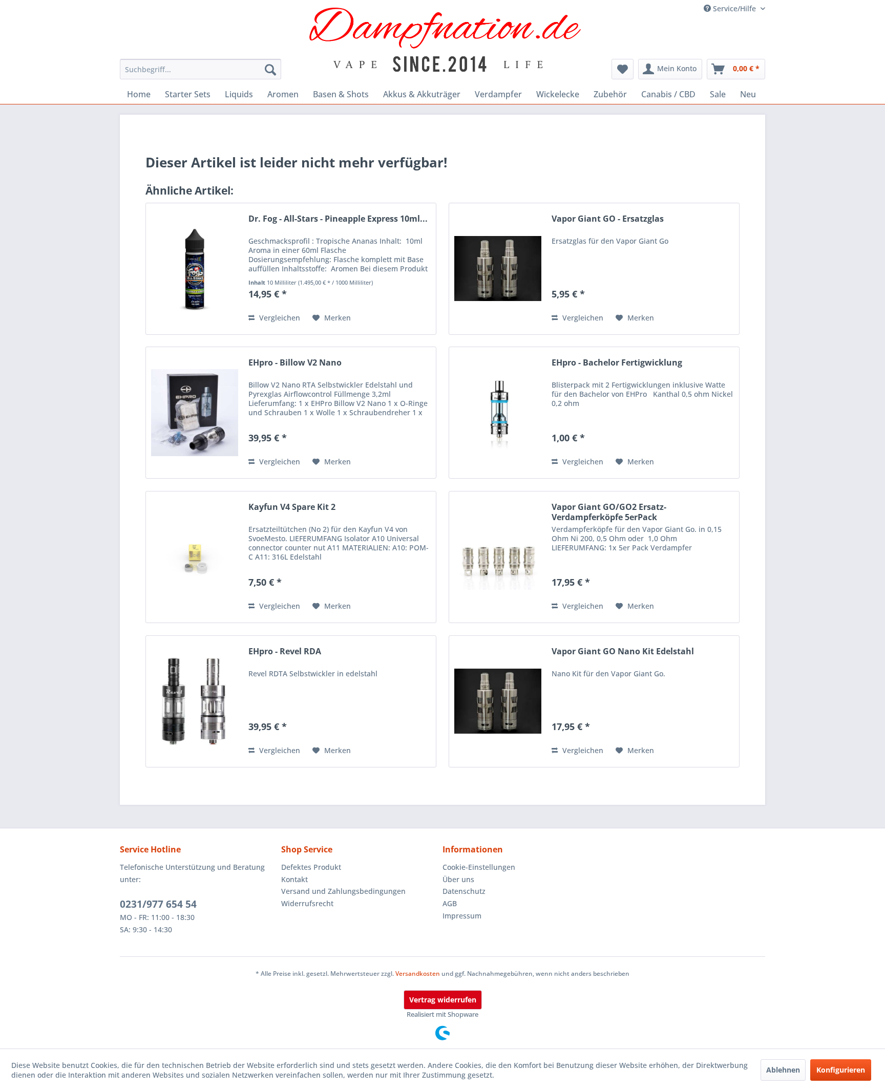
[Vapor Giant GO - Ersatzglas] (497, 268)
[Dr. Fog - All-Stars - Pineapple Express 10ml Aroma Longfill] (194, 268)
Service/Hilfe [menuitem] (734, 8)
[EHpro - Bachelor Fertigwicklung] (497, 412)
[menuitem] (200, 69)
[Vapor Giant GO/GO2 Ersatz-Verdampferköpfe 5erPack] (497, 557)
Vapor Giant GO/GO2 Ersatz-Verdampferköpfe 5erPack (609, 512)
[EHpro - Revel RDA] (194, 701)
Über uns (458, 879)
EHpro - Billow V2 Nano (295, 362)
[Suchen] (270, 69)
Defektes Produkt (311, 867)
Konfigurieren (840, 1070)
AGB (449, 903)
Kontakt (294, 879)
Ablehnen (783, 1070)
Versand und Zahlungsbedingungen (343, 891)
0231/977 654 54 (158, 904)
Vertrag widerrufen (442, 999)
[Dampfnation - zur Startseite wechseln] (445, 40)
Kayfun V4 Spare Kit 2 (291, 507)
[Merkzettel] (623, 69)
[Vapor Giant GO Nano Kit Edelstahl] (497, 701)
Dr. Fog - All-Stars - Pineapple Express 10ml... (338, 218)
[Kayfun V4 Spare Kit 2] (194, 557)
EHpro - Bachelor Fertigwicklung (617, 362)
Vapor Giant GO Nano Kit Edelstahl (623, 651)
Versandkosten (417, 973)
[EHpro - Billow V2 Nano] (194, 412)
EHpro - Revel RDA (284, 651)
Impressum (461, 916)
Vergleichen (278, 318)
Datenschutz (464, 891)
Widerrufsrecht (307, 903)
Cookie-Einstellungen (478, 867)
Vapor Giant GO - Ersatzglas (608, 218)
